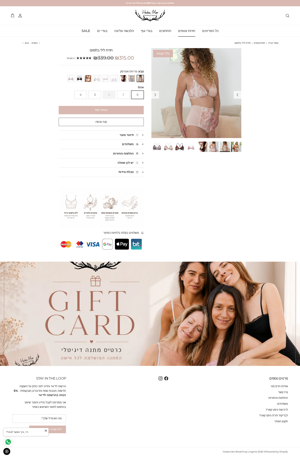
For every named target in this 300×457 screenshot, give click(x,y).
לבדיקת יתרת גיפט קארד (273, 415)
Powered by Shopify (276, 451)
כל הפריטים (210, 31)
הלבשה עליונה (124, 31)
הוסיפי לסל (101, 110)
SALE (86, 31)
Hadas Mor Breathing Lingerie (240, 451)
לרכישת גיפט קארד (277, 409)
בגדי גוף (146, 31)
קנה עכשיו (101, 121)
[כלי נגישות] (6, 451)
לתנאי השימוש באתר (44, 407)
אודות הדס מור (279, 386)
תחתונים (165, 31)
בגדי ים (102, 31)
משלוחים (282, 403)
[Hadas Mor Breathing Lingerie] (150, 16)
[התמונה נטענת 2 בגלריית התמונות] (196, 93)
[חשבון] (21, 16)
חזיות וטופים (186, 31)
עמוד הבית (273, 43)
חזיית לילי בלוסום (243, 43)
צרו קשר (283, 392)
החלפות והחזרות (278, 398)
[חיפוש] (287, 16)
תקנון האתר (281, 421)
